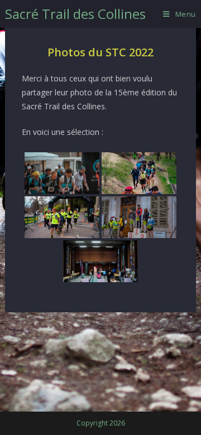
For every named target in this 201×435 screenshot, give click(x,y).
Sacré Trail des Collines (75, 13)
